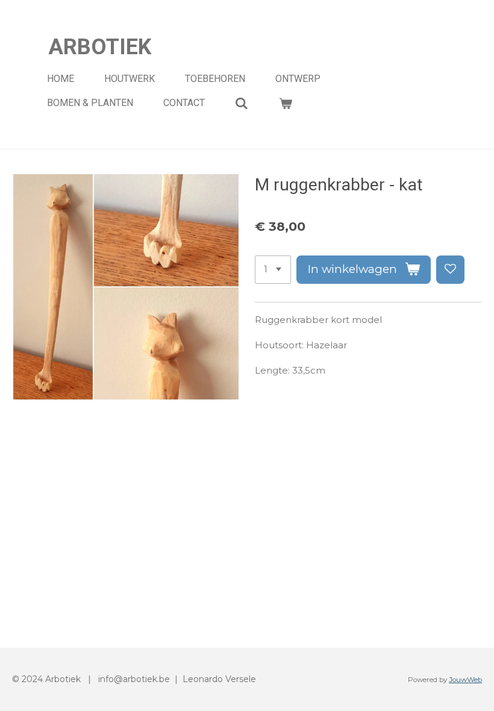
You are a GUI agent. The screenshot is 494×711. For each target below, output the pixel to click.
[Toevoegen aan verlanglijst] (450, 269)
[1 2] (273, 269)
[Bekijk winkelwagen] (285, 103)
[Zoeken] (241, 103)
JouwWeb (465, 679)
